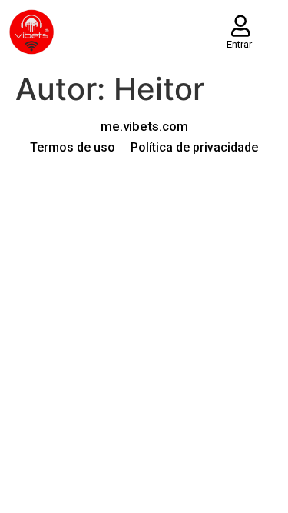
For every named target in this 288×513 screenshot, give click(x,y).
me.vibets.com (144, 126)
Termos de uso (72, 147)
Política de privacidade (194, 147)
